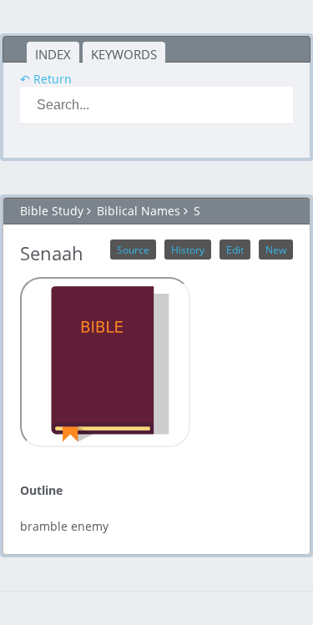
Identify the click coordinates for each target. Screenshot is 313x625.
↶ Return (46, 79)
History (187, 249)
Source (133, 249)
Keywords (124, 54)
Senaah (51, 253)
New (275, 249)
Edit (235, 249)
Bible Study (51, 211)
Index (53, 54)
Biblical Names (138, 211)
